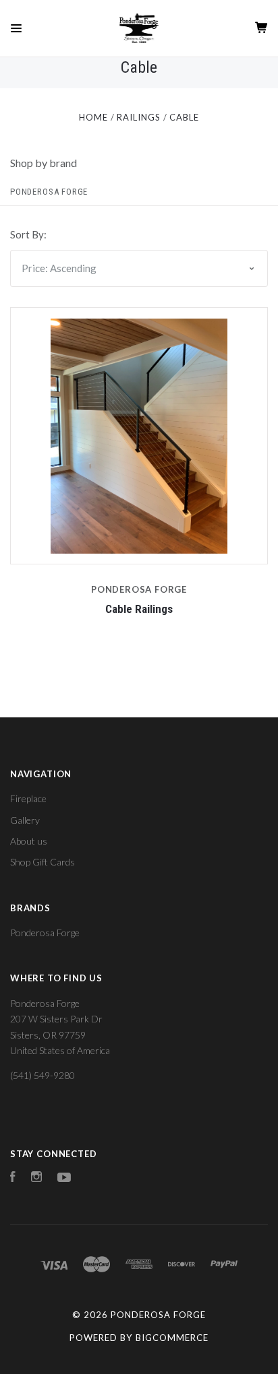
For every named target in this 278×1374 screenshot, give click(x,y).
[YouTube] (64, 1178)
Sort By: (28, 234)
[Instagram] (36, 1178)
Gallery (25, 820)
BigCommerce (172, 1337)
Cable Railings (139, 609)
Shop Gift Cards (42, 862)
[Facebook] (13, 1178)
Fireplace (28, 798)
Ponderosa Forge (49, 192)
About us (28, 841)
